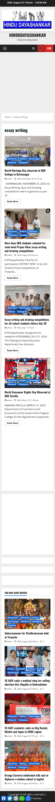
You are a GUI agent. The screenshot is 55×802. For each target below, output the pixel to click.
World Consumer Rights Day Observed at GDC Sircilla (27, 373)
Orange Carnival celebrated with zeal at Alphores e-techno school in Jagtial (26, 777)
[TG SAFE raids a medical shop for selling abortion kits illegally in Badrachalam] (27, 661)
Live (49, 48)
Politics (11, 311)
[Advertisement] (27, 81)
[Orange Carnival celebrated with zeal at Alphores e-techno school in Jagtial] (27, 756)
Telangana (23, 162)
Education (12, 158)
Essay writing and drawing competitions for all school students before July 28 (27, 300)
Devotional (13, 617)
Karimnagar (34, 158)
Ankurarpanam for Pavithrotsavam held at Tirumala (27, 635)
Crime (10, 668)
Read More (14, 202)
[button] (5, 48)
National (12, 162)
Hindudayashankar (27, 35)
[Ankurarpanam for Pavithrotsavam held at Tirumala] (27, 614)
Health (23, 380)
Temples (24, 235)
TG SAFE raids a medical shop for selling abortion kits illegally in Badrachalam (27, 682)
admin (9, 178)
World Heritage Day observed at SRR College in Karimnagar (27, 151)
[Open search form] (33, 48)
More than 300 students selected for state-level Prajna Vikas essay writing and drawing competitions (27, 224)
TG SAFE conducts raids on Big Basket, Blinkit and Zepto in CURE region (26, 730)
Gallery (23, 158)
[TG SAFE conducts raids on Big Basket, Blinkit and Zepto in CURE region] (27, 708)
